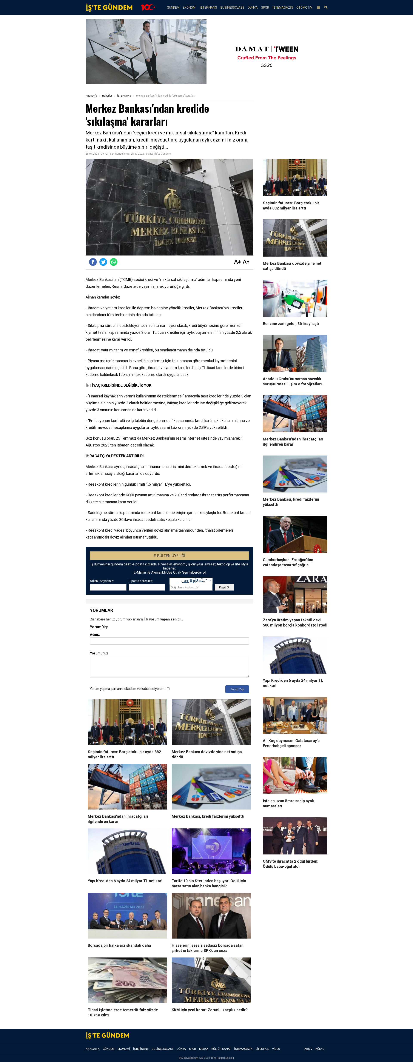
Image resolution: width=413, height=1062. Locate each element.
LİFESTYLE (262, 1048)
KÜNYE (320, 1048)
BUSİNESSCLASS (232, 7)
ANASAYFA (93, 1048)
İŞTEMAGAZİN (283, 7)
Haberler (107, 95)
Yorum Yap (237, 689)
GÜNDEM (173, 7)
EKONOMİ (189, 7)
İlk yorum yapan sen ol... (163, 619)
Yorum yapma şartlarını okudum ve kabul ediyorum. (127, 689)
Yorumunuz (99, 653)
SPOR (265, 7)
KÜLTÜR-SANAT (221, 1048)
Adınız (95, 635)
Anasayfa (91, 95)
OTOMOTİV (304, 7)
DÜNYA (253, 7)
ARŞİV (308, 1048)
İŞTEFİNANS (208, 7)
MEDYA (203, 1048)
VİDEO (276, 1048)
